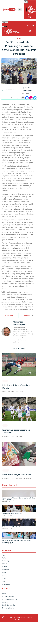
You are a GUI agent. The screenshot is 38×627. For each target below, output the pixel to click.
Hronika (5, 470)
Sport (5, 381)
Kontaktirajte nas (8, 596)
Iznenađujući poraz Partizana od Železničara (16, 431)
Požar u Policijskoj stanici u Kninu (16, 474)
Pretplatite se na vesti (9, 599)
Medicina (5, 570)
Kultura (4, 567)
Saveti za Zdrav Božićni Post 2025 (12, 513)
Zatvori (5, 26)
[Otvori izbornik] (20, 9)
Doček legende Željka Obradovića (12, 527)
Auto (3, 555)
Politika (4, 572)
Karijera (4, 593)
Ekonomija (6, 561)
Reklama (5, 602)
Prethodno (9, 315)
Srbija (4, 578)
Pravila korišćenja (8, 608)
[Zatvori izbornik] (26, 1)
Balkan (19, 38)
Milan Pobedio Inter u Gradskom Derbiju (16, 386)
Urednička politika (8, 605)
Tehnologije (6, 584)
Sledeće (27, 315)
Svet (3, 581)
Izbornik (5, 22)
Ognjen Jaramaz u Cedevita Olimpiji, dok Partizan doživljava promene (16, 541)
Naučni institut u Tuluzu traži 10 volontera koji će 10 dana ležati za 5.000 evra (18, 499)
